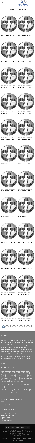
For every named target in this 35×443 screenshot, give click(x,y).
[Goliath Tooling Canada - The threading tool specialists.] (22, 3)
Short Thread (27, 387)
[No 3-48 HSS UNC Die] (9, 75)
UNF (16, 393)
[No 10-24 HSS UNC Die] (9, 230)
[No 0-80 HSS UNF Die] (9, 23)
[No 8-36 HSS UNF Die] (9, 204)
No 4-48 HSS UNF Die (7, 113)
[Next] (31, 326)
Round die (20, 387)
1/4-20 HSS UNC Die (24, 320)
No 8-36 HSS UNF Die (7, 216)
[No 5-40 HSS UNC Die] (26, 101)
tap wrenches (5, 393)
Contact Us (17, 435)
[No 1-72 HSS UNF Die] (9, 49)
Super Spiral (21, 390)
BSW (27, 372)
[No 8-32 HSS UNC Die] (9, 179)
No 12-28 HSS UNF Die (25, 294)
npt (25, 384)
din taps (19, 375)
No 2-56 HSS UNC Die (24, 61)
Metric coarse (5, 381)
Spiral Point (5, 390)
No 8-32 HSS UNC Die (7, 191)
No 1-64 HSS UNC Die (24, 35)
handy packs (5, 378)
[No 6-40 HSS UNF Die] (9, 153)
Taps (31, 390)
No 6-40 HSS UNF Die (7, 165)
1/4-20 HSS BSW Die (7, 320)
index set (22, 378)
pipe (3, 387)
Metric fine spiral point (7, 384)
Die (7, 375)
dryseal (24, 375)
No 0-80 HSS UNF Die (7, 35)
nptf (28, 384)
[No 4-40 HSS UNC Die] (26, 75)
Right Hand (13, 387)
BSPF (18, 372)
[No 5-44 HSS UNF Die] (9, 127)
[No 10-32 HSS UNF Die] (9, 256)
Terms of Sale (25, 434)
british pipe (8, 372)
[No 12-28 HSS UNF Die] (26, 282)
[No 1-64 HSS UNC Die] (26, 23)
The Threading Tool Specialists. (17, 430)
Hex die (12, 378)
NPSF (20, 384)
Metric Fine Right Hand (17, 381)
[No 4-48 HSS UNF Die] (9, 101)
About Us (29, 432)
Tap (27, 390)
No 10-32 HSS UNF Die (8, 268)
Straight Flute (13, 390)
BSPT (23, 372)
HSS (17, 378)
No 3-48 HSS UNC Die (7, 87)
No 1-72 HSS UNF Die (7, 61)
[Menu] (2, 3)
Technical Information (12, 434)
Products (13, 433)
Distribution (21, 433)
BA (3, 372)
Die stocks (12, 375)
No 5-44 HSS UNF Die (7, 139)
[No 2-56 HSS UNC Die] (26, 49)
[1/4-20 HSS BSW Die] (9, 308)
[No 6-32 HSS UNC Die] (26, 127)
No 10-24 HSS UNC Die (8, 242)
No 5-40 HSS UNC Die (24, 113)
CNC (3, 375)
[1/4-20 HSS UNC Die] (26, 308)
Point (7, 387)
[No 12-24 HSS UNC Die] (26, 256)
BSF (14, 372)
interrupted (29, 378)
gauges (30, 375)
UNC (11, 393)
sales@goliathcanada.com (9, 405)
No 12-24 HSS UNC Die (25, 268)
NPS (16, 384)
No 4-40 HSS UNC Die (24, 87)
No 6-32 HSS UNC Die (24, 139)
